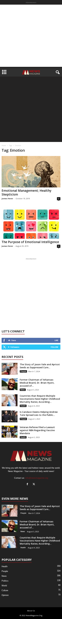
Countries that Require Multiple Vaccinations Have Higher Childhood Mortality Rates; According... (40, 398)
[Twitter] (34, 484)
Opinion (5, 595)
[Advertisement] (31, 36)
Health (23, 406)
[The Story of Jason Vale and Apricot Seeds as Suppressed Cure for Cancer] (9, 369)
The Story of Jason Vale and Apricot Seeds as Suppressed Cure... (40, 366)
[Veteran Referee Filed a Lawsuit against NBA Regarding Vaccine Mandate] (9, 432)
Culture (5, 590)
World (4, 585)
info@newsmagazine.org (36, 478)
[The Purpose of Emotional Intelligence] (31, 223)
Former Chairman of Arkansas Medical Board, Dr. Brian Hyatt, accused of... (37, 382)
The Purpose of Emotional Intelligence (30, 242)
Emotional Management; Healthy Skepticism (26, 192)
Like (56, 340)
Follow (54, 347)
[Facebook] (28, 484)
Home (4, 145)
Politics (5, 581)
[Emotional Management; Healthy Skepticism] (31, 171)
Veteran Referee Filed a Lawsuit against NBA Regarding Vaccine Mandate (37, 430)
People (23, 371)
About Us (31, 610)
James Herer (7, 198)
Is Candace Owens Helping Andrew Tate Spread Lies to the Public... (39, 413)
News (23, 390)
